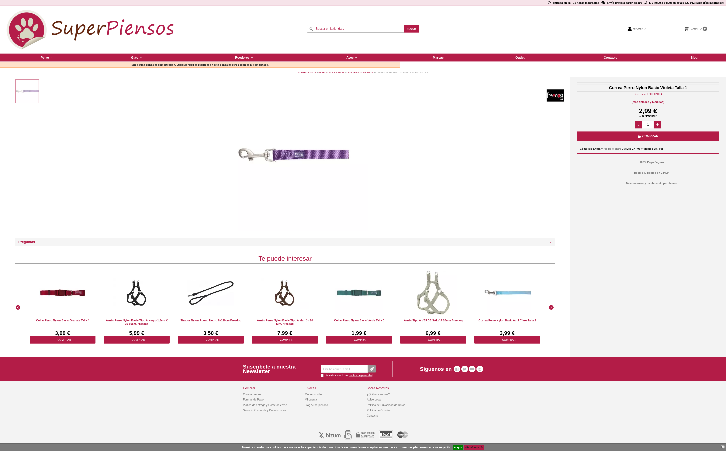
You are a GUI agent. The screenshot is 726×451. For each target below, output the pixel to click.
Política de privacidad (360, 375)
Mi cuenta (311, 399)
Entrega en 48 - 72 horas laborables (575, 2)
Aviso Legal (374, 399)
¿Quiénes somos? (378, 394)
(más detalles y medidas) (648, 101)
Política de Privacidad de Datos (386, 405)
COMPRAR (650, 136)
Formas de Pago (253, 399)
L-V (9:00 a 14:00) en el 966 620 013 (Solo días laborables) (686, 2)
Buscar (411, 29)
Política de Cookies (379, 410)
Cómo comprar (252, 394)
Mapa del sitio (313, 394)
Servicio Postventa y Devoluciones (264, 410)
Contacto (372, 415)
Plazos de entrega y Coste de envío (265, 405)
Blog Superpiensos (316, 405)
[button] (46, 57)
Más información (474, 447)
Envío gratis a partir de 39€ (624, 2)
